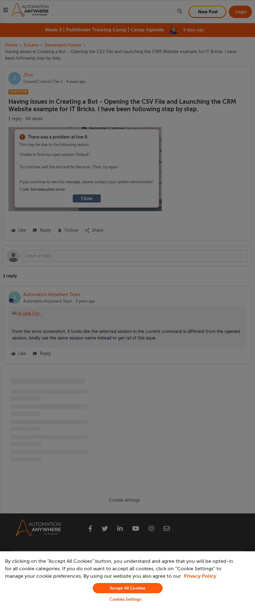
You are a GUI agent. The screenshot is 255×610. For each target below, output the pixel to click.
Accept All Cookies (127, 588)
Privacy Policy (200, 576)
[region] (127, 580)
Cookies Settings (125, 599)
